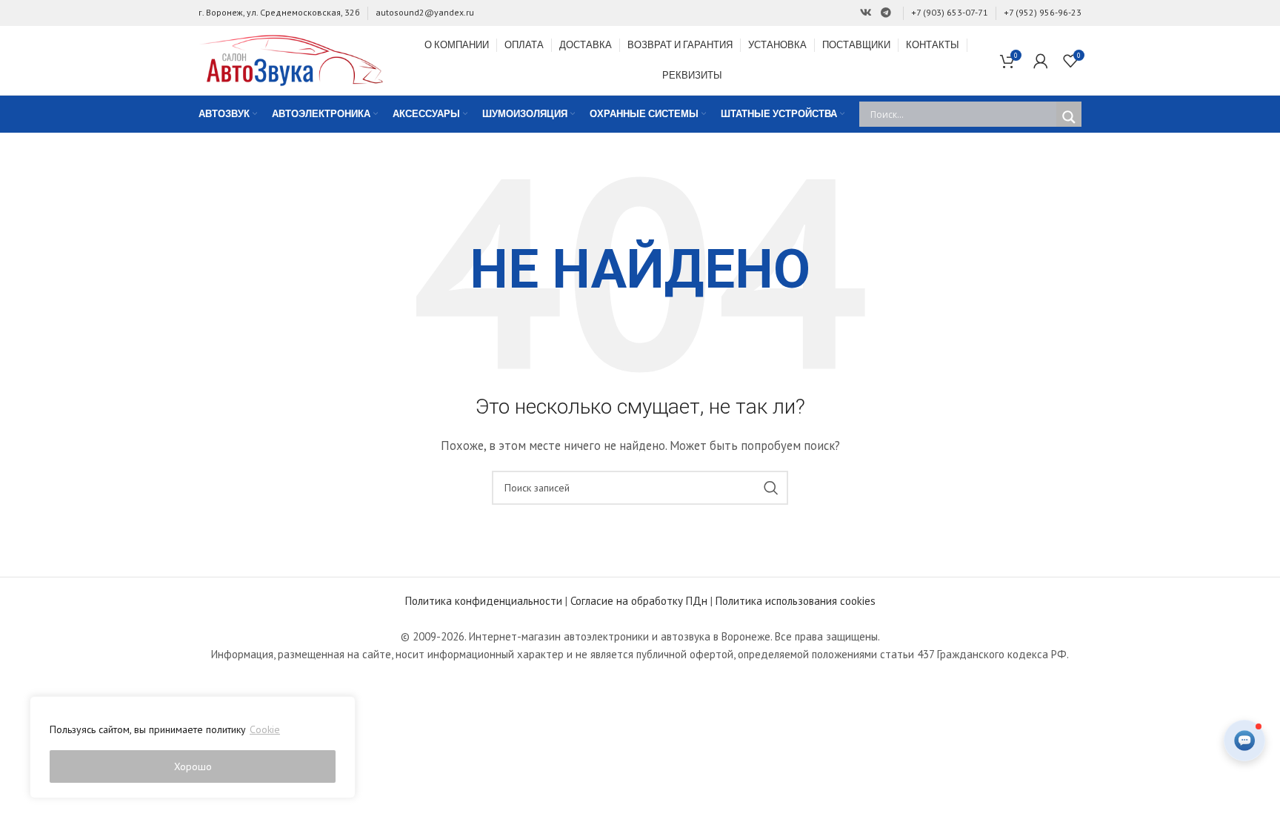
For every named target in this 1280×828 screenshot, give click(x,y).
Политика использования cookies (796, 601)
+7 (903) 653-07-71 (949, 12)
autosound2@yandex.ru (425, 12)
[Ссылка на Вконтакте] (866, 13)
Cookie (265, 729)
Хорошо (193, 766)
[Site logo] (291, 59)
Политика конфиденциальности (483, 601)
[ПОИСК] (771, 488)
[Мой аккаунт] (1041, 61)
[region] (193, 747)
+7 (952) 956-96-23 (1042, 12)
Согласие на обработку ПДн (638, 601)
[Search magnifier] (1068, 117)
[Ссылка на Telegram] (886, 13)
